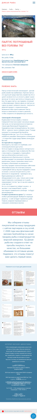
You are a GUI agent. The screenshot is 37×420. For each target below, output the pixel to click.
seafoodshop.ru (28, 411)
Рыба (11, 9)
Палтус (17, 9)
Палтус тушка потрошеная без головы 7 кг (15, 11)
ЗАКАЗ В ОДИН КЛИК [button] (9, 72)
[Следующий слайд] (32, 26)
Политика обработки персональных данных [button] (18, 399)
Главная (4, 9)
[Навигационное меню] (34, 3)
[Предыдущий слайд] (5, 26)
